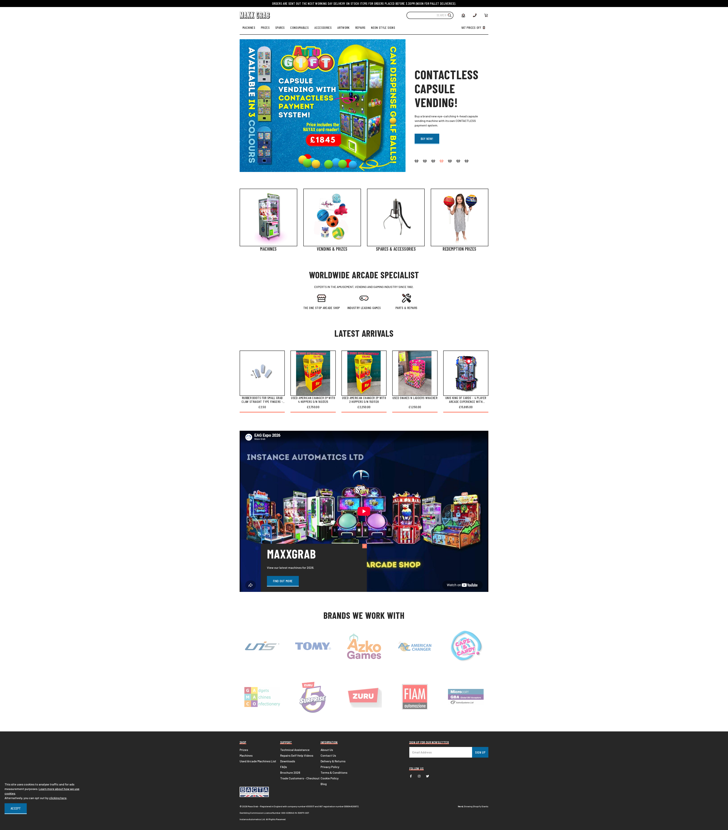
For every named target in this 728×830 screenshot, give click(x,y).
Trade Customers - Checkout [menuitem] (300, 778)
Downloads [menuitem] (287, 761)
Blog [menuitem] (324, 784)
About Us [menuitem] (327, 750)
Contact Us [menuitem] (328, 755)
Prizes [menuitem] (244, 750)
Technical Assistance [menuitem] (295, 750)
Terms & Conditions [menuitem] (334, 772)
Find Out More (283, 581)
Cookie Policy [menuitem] (330, 778)
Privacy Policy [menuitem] (330, 767)
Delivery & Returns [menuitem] (333, 761)
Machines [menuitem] (246, 755)
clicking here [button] (58, 798)
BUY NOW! (427, 139)
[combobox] (429, 15)
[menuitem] (249, 27)
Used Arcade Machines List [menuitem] (258, 761)
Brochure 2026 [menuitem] (290, 772)
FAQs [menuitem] (283, 767)
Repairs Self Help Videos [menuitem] (296, 755)
